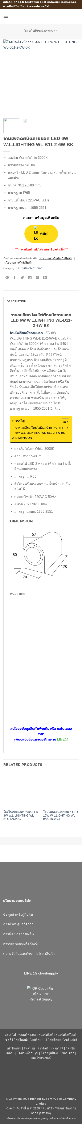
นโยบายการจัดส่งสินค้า (18, 262)
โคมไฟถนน (37, 1039)
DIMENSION (23, 437)
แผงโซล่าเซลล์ (41, 1058)
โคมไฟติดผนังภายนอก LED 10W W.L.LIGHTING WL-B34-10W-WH (60, 815)
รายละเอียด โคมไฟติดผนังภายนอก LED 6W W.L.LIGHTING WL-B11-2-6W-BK (41, 430)
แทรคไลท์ (56, 1048)
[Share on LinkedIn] (45, 277)
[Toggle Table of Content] (63, 421)
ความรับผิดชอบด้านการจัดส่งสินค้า (29, 953)
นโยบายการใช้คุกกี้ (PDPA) (62, 1118)
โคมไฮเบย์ (21, 1039)
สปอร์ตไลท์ (45, 1034)
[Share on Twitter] (22, 277)
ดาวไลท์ (42, 1048)
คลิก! (44, 233)
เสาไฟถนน (14, 1048)
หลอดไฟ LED (27, 1034)
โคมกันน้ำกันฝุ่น (27, 1053)
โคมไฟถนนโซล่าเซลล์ (63, 1039)
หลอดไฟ (10, 1034)
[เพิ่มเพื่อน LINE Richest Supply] (41, 1000)
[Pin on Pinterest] (37, 277)
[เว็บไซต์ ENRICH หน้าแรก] (39, 878)
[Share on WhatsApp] (7, 277)
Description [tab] (16, 301)
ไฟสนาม (29, 1048)
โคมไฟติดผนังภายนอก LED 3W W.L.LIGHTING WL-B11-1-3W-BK (20, 815)
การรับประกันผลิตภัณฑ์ (20, 944)
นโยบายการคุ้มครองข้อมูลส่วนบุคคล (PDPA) (27, 1118)
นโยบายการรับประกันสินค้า (55, 258)
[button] (5, 16)
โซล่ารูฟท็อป (49, 1053)
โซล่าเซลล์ (67, 1053)
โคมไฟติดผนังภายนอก (41, 31)
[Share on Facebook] (14, 277)
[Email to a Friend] (29, 277)
